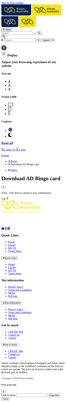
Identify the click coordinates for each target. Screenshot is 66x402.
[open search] (3, 36)
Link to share (8, 395)
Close (5, 399)
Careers (12, 337)
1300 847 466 (15, 331)
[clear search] (34, 33)
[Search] (39, 33)
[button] (2, 40)
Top (3, 198)
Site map (12, 296)
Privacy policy (16, 286)
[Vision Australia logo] (31, 14)
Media (11, 293)
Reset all (7, 143)
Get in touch (11, 344)
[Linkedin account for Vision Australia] (8, 228)
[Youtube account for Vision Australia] (2, 228)
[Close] (3, 391)
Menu (8, 29)
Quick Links (10, 258)
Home (11, 241)
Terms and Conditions (20, 289)
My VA (12, 248)
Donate (5, 155)
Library (12, 245)
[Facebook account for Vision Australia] (6, 228)
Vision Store (14, 251)
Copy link (54, 395)
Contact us (13, 334)
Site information (12, 303)
